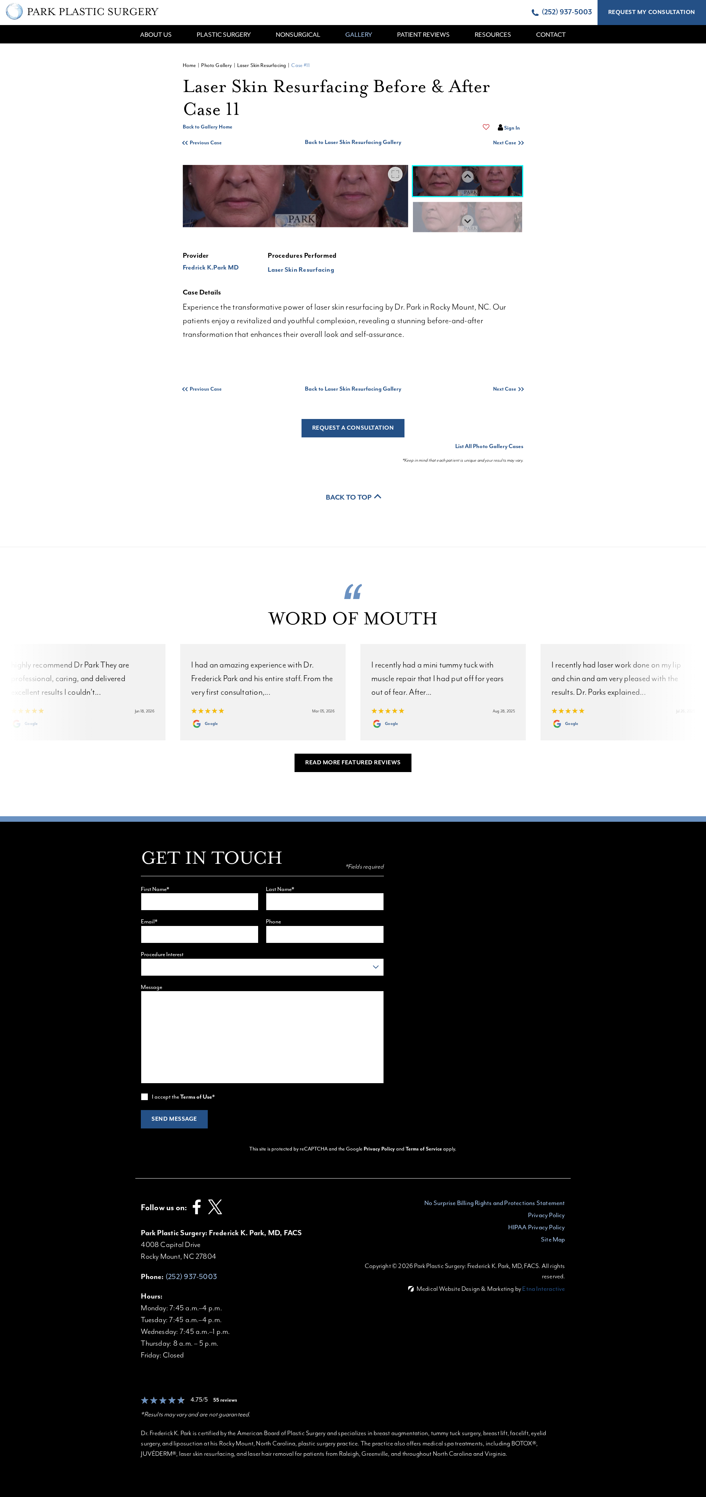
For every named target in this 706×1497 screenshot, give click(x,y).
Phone (273, 921)
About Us (156, 35)
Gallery (358, 35)
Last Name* (280, 889)
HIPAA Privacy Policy (536, 1227)
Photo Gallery (216, 65)
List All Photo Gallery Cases (489, 446)
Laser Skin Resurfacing (261, 65)
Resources (493, 35)
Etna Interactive (543, 1289)
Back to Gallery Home (207, 127)
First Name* (155, 889)
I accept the (166, 1096)
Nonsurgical (298, 35)
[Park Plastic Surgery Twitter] (215, 1215)
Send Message (174, 1119)
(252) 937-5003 (191, 1276)
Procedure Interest (162, 954)
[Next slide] (468, 221)
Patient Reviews (423, 35)
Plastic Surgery (224, 35)
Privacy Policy (380, 1149)
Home (189, 65)
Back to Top (348, 497)
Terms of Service (424, 1149)
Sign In (512, 128)
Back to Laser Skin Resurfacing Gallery (353, 142)
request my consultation (651, 12)
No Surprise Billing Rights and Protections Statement (494, 1203)
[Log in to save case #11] (486, 127)
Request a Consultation (353, 428)
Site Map (553, 1239)
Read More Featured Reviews (353, 763)
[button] (225, 143)
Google (31, 724)
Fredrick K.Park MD (211, 267)
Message (151, 987)
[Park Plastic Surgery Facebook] (197, 1215)
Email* (149, 921)
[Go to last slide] (468, 177)
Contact (551, 35)
